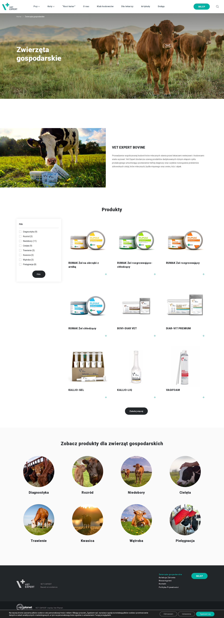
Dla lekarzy (127, 6)
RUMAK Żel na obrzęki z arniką (83, 264)
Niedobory (136, 492)
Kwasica (87, 541)
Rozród (87, 492)
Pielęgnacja (185, 541)
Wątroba (136, 541)
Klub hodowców (105, 6)
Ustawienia (186, 614)
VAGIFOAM (173, 390)
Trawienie (39, 541)
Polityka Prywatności (169, 587)
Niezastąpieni (165, 581)
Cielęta (185, 492)
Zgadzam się (205, 614)
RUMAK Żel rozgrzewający (183, 262)
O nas (86, 6)
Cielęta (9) (27, 246)
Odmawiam (168, 614)
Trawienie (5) (29, 250)
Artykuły (145, 6)
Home (18, 17)
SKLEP (201, 6)
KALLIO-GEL (76, 390)
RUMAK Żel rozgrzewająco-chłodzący (134, 264)
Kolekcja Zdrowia (167, 578)
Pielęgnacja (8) (29, 264)
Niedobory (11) (30, 241)
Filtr (39, 274)
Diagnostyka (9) (30, 232)
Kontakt (162, 584)
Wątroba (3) (28, 260)
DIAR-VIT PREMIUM (178, 328)
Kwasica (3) (28, 255)
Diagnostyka (39, 492)
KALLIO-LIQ (124, 390)
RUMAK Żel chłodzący (82, 328)
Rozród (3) (28, 236)
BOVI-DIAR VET (127, 328)
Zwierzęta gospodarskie (170, 574)
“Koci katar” (68, 6)
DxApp (161, 6)
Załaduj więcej (136, 411)
